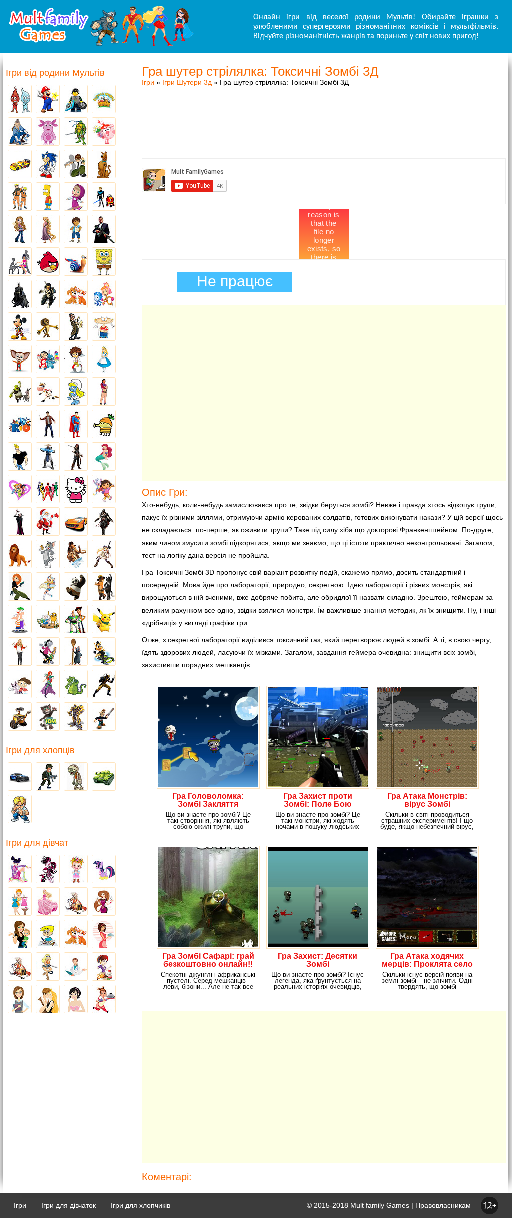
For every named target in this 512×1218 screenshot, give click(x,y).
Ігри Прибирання (48, 967)
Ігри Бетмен (20, 294)
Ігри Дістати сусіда (104, 717)
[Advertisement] (324, 112)
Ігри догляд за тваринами (76, 294)
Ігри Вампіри (20, 522)
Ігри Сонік (48, 164)
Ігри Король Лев (20, 554)
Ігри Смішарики (104, 132)
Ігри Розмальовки (48, 934)
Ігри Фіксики (104, 294)
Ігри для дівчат (37, 843)
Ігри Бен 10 (76, 164)
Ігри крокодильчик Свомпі (76, 684)
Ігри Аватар (20, 132)
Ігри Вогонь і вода (20, 99)
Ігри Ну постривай (48, 652)
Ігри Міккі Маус (20, 327)
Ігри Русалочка (104, 457)
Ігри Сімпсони (48, 197)
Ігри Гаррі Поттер (48, 424)
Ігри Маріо (48, 99)
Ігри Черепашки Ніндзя (76, 132)
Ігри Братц (20, 229)
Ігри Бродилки (76, 902)
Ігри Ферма (104, 99)
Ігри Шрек (20, 392)
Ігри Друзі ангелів (48, 587)
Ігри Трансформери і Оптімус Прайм (76, 717)
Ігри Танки (104, 777)
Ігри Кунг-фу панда (76, 587)
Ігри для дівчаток (69, 1205)
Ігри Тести (20, 999)
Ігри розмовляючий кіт (48, 717)
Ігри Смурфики (76, 392)
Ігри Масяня (104, 327)
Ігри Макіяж (76, 999)
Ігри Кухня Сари (104, 967)
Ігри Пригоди (20, 967)
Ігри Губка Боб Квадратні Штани (104, 262)
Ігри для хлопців (40, 750)
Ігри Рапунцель (48, 229)
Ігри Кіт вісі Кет (20, 684)
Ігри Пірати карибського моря (76, 457)
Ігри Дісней (104, 359)
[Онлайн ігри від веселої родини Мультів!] (101, 44)
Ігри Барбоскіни (20, 359)
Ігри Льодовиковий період (76, 554)
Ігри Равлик (76, 262)
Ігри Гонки (20, 777)
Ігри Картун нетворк (20, 457)
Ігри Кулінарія (104, 934)
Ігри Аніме (104, 554)
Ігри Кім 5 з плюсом (20, 587)
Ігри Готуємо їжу (104, 999)
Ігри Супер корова (48, 392)
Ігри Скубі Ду (104, 164)
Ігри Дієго (76, 229)
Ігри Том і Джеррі (48, 554)
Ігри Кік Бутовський (76, 359)
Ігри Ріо (20, 424)
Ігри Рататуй (76, 652)
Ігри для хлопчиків (140, 1205)
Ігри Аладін (104, 392)
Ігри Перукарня (104, 902)
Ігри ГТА (104, 229)
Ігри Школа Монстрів (48, 869)
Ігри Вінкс (20, 869)
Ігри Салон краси (20, 262)
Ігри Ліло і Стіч (48, 359)
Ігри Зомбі (76, 777)
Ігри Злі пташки (48, 262)
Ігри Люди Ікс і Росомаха (104, 684)
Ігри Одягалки (20, 902)
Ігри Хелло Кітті (76, 489)
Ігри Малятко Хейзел (76, 869)
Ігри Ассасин (104, 522)
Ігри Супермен (76, 424)
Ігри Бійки (20, 809)
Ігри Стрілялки (48, 777)
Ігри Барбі (48, 902)
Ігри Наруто (20, 197)
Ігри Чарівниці (48, 684)
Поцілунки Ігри (48, 999)
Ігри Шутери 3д (187, 82)
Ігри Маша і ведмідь (76, 197)
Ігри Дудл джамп (104, 424)
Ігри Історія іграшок (76, 619)
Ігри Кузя (104, 652)
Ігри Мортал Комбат (48, 457)
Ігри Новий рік (48, 522)
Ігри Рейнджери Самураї (48, 489)
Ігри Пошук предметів (76, 327)
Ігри (148, 82)
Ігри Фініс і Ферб (20, 619)
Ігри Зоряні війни (104, 197)
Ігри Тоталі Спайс (20, 489)
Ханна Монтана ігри (20, 652)
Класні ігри (48, 294)
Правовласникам (443, 1205)
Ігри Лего (76, 99)
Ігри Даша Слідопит (104, 489)
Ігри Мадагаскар (48, 327)
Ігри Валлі (20, 717)
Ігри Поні (104, 869)
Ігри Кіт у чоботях (104, 587)
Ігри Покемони (104, 619)
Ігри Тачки (20, 164)
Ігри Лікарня (76, 967)
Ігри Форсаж (76, 522)
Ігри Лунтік (48, 132)
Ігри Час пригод (48, 619)
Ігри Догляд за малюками (20, 934)
